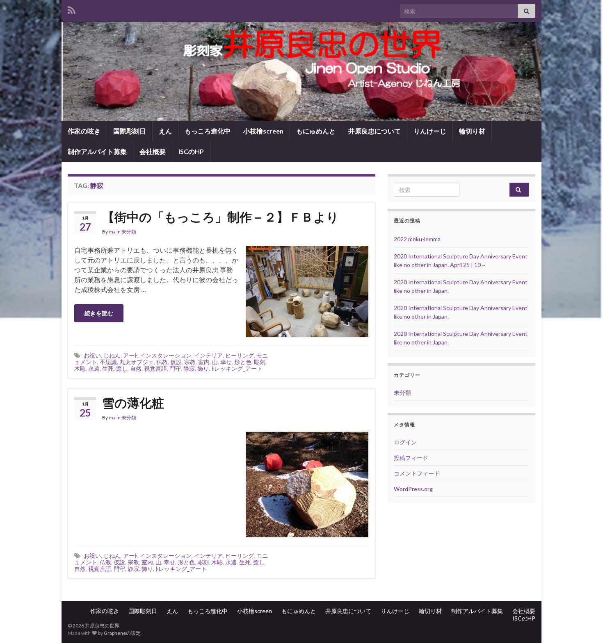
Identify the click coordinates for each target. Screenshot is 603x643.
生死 (108, 368)
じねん (112, 355)
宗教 (190, 361)
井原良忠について (374, 131)
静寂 (189, 368)
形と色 (242, 361)
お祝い (92, 355)
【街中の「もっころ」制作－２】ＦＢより (220, 216)
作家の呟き (84, 131)
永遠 (94, 368)
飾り (203, 368)
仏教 (162, 361)
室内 (204, 361)
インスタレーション (166, 355)
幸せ (226, 361)
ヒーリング (239, 355)
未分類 (128, 232)
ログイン (405, 442)
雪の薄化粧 (133, 402)
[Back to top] (584, 624)
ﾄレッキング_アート (237, 368)
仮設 (176, 361)
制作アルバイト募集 (97, 151)
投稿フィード (411, 457)
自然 (136, 368)
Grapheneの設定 (122, 633)
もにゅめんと (316, 131)
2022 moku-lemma (417, 238)
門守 (175, 368)
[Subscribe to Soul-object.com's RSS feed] (71, 9)
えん (165, 131)
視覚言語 (155, 368)
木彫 (80, 368)
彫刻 (259, 361)
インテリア (208, 355)
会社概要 (152, 151)
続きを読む (99, 313)
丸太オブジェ (136, 361)
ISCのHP (191, 151)
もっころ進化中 (208, 131)
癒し (122, 368)
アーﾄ (130, 355)
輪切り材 (472, 131)
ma (112, 232)
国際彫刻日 (129, 131)
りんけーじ (429, 131)
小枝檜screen (263, 131)
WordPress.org (413, 488)
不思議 (108, 361)
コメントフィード (417, 473)
